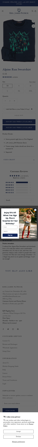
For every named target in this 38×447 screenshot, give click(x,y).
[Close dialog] (35, 210)
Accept (18, 431)
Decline (18, 437)
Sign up (10, 235)
